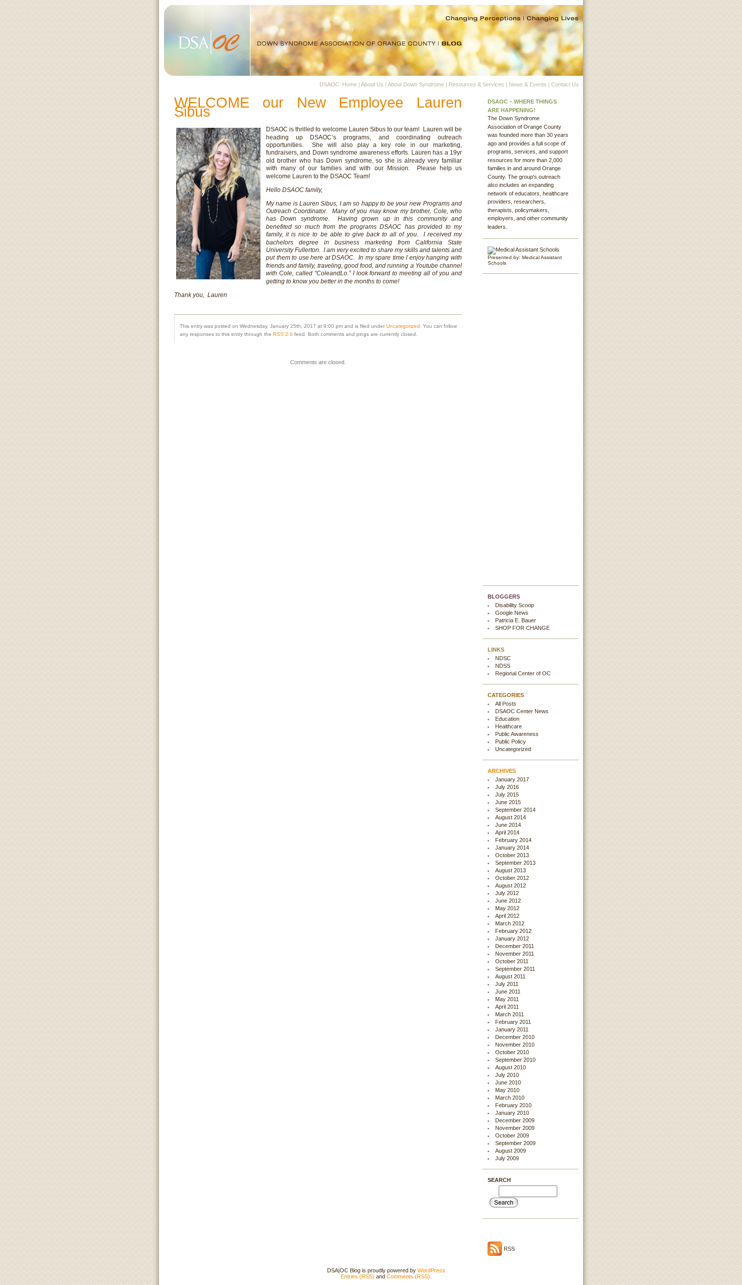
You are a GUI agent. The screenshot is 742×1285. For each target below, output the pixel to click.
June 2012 (508, 901)
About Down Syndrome (416, 84)
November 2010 (515, 1045)
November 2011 (514, 954)
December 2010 (515, 1037)
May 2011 (507, 999)
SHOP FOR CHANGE (522, 628)
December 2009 (515, 1120)
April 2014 (507, 832)
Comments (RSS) (408, 1276)
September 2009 (515, 1143)
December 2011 (514, 946)
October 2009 (512, 1135)
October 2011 (511, 961)
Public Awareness (517, 734)
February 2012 (513, 931)
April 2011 (507, 1007)
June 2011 (507, 992)
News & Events (528, 84)
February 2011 (513, 1022)
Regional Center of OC (523, 673)
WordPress (431, 1270)
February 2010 (513, 1105)
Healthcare (508, 726)
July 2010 (507, 1075)
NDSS (502, 666)
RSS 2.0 (283, 334)
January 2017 (512, 779)
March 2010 (509, 1098)
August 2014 (510, 817)
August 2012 (510, 885)
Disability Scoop (514, 605)
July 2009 (507, 1158)
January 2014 (512, 848)
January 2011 (511, 1029)
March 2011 (509, 1014)
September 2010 (515, 1060)
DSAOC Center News (522, 711)
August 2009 (510, 1151)
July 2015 (507, 795)
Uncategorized (403, 326)
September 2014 (515, 810)
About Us (372, 84)
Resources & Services (476, 84)
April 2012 (507, 916)
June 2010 (508, 1082)
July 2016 (507, 787)
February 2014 (513, 840)
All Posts (505, 704)
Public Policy (510, 741)
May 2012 (507, 908)
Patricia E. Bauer (515, 620)
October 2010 (512, 1052)
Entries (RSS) (358, 1276)
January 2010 (512, 1113)
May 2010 (507, 1090)
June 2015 (508, 802)
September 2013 (515, 863)
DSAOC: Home (338, 84)
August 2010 (510, 1067)
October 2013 (512, 855)
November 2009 (515, 1128)
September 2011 (515, 969)
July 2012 (507, 893)
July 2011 (506, 984)
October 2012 (512, 878)
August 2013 (510, 870)
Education (507, 719)
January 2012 (512, 938)
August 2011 (510, 976)
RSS (509, 1249)
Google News (511, 613)
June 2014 (508, 825)
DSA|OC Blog (371, 38)
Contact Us (565, 84)
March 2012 (509, 923)
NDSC (503, 658)
